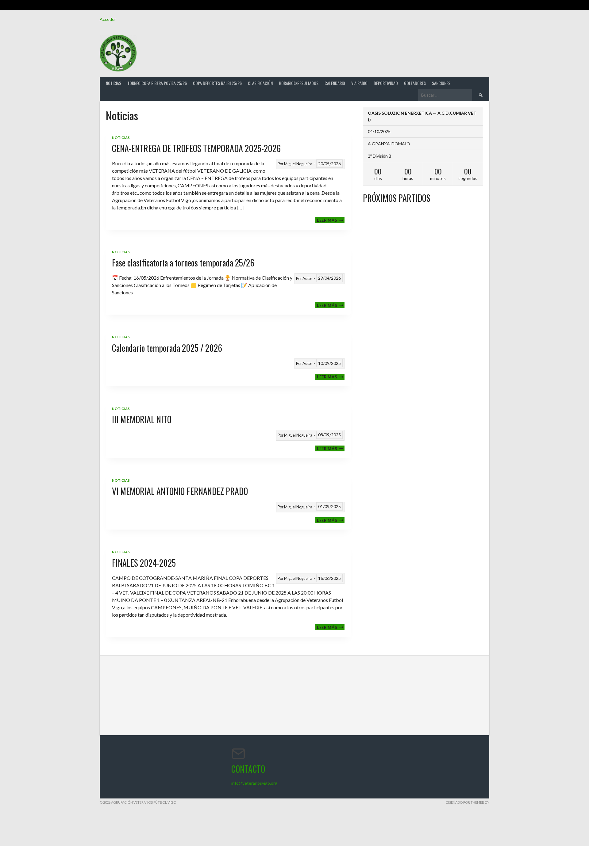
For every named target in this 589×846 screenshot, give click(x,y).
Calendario (335, 83)
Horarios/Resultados (298, 83)
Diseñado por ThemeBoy (467, 802)
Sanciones (441, 83)
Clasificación (260, 83)
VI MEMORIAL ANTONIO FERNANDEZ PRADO (180, 491)
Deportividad (386, 83)
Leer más (331, 220)
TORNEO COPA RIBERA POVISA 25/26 (157, 83)
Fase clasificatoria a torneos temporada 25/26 (183, 262)
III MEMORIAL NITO (141, 419)
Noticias (113, 83)
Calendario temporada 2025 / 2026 (167, 348)
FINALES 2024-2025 (144, 563)
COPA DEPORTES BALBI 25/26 (217, 83)
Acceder (108, 19)
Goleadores (415, 83)
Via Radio (359, 83)
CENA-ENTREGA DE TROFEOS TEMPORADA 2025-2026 (196, 148)
